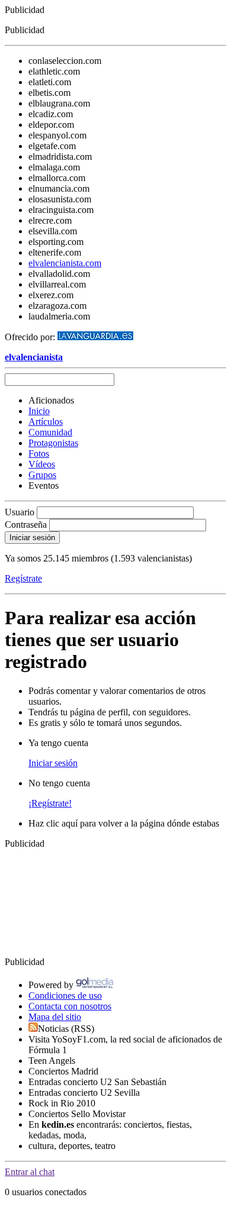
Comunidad (50, 432)
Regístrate (23, 578)
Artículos (45, 422)
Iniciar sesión (53, 763)
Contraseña (26, 524)
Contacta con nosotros (69, 1006)
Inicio (39, 411)
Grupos (42, 475)
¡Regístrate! (50, 803)
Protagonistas (53, 443)
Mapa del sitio (54, 1017)
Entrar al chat (29, 1172)
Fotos (38, 453)
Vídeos (41, 464)
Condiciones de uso (65, 995)
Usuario (19, 512)
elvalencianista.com (64, 263)
